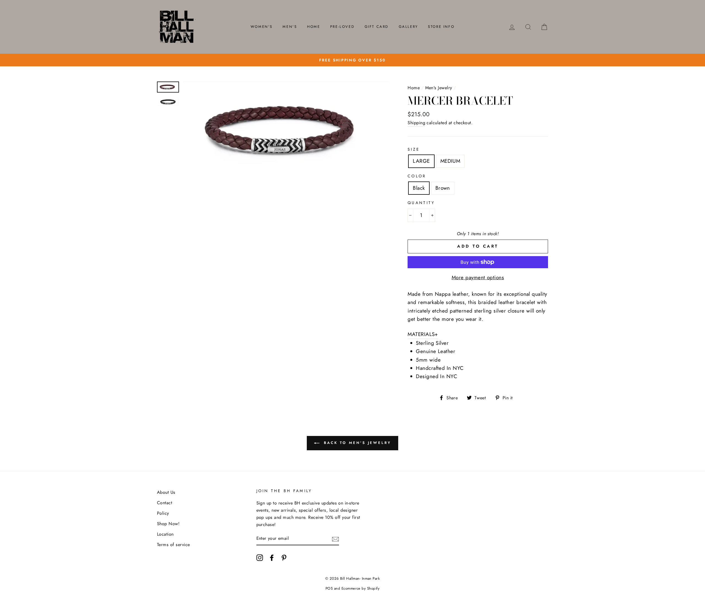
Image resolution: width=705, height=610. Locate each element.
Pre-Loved (342, 26)
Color (417, 176)
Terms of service (173, 544)
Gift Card (377, 26)
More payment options (478, 277)
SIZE (414, 149)
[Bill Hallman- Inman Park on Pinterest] (284, 557)
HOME (313, 26)
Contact (164, 503)
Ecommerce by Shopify (360, 588)
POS (329, 588)
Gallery (408, 26)
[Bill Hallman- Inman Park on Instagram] (259, 557)
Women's (262, 26)
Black (419, 188)
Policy (163, 513)
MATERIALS (423, 334)
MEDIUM (450, 161)
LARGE (421, 161)
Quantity (421, 202)
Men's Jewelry (438, 88)
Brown (442, 188)
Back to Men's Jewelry (356, 442)
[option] (352, 60)
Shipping (416, 123)
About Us (166, 492)
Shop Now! (168, 523)
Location (165, 534)
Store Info (441, 26)
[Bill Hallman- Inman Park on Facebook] (272, 557)
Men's (290, 26)
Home (414, 88)
